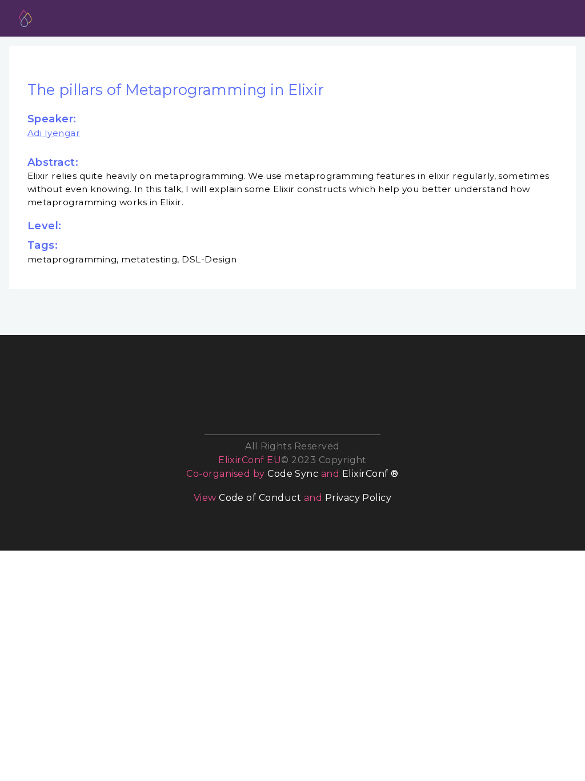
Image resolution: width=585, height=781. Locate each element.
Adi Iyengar (53, 132)
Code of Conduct (260, 497)
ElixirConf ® (370, 473)
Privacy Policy (358, 497)
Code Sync (292, 473)
